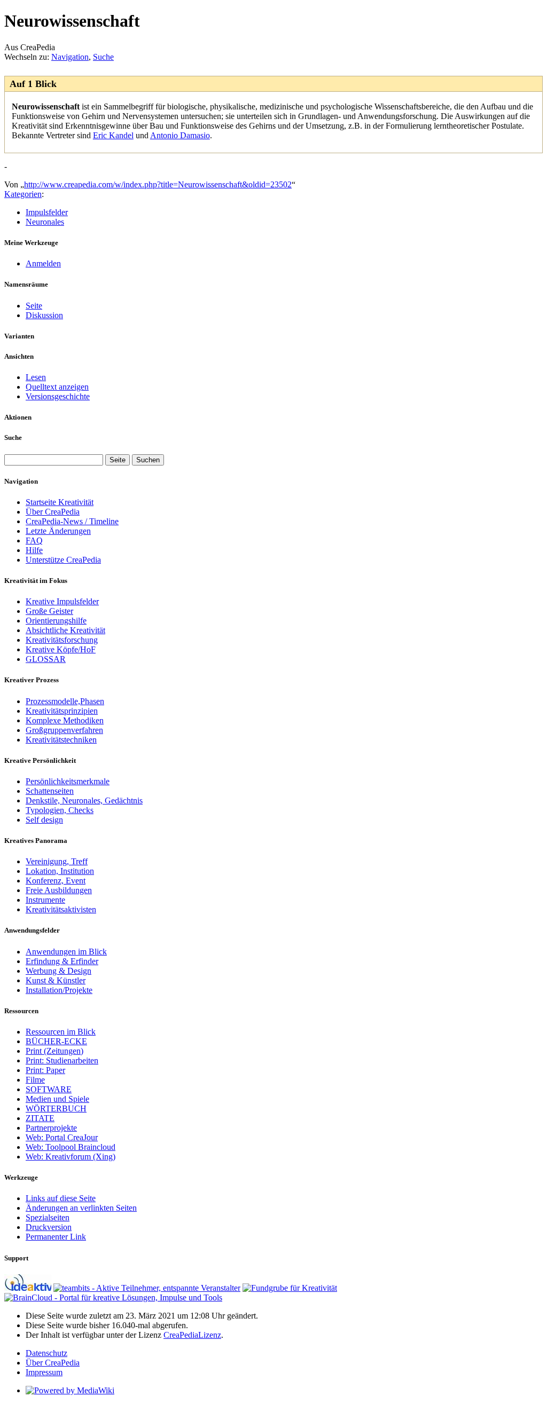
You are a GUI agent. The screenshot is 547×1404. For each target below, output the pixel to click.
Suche (103, 56)
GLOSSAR (46, 659)
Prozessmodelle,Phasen (65, 701)
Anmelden (43, 263)
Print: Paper (45, 1070)
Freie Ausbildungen (59, 890)
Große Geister (49, 611)
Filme (35, 1079)
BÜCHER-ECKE (56, 1041)
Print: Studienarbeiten (62, 1060)
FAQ (34, 540)
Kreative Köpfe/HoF (61, 649)
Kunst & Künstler (55, 980)
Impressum (44, 1372)
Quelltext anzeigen (57, 386)
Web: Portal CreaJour (62, 1137)
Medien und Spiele (57, 1098)
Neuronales (45, 221)
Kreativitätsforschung (62, 639)
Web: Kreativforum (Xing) (70, 1156)
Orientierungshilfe (56, 620)
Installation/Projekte (59, 990)
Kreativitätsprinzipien (62, 710)
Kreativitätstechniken (61, 739)
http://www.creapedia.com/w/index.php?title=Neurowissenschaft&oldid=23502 (158, 184)
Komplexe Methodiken (65, 720)
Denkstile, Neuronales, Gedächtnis (84, 800)
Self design (44, 819)
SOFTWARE (49, 1089)
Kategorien (23, 194)
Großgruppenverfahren (64, 730)
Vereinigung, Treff (57, 861)
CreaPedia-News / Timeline (72, 521)
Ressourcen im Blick (61, 1031)
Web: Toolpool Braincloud (70, 1146)
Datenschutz (46, 1353)
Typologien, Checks (59, 810)
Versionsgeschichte (58, 396)
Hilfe (34, 550)
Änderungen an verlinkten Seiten (81, 1207)
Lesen (36, 377)
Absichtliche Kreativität (65, 630)
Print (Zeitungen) (54, 1050)
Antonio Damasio (180, 135)
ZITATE (40, 1118)
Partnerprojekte (51, 1127)
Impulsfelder (47, 212)
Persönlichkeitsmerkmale (68, 781)
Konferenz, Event (55, 880)
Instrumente (45, 899)
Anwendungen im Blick (66, 951)
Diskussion (44, 315)
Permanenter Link (56, 1236)
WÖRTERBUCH (56, 1108)
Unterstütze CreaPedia (63, 559)
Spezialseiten (47, 1217)
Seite (34, 305)
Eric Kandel (113, 135)
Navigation (70, 56)
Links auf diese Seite (61, 1198)
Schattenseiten (50, 790)
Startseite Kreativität (59, 502)
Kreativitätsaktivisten (61, 909)
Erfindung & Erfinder (62, 961)
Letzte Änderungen (58, 530)
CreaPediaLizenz (192, 1334)
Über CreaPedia (53, 511)
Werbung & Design (58, 970)
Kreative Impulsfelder (62, 601)
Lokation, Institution (60, 870)
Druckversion (49, 1227)
